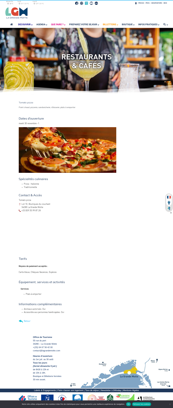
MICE (165, 3)
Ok (128, 404)
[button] (26, 150)
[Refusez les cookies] (170, 404)
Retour (26, 321)
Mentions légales (131, 390)
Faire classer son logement (70, 390)
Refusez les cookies (141, 404)
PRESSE (141, 3)
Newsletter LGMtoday (111, 390)
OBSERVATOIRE (156, 3)
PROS (148, 3)
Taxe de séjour (92, 390)
